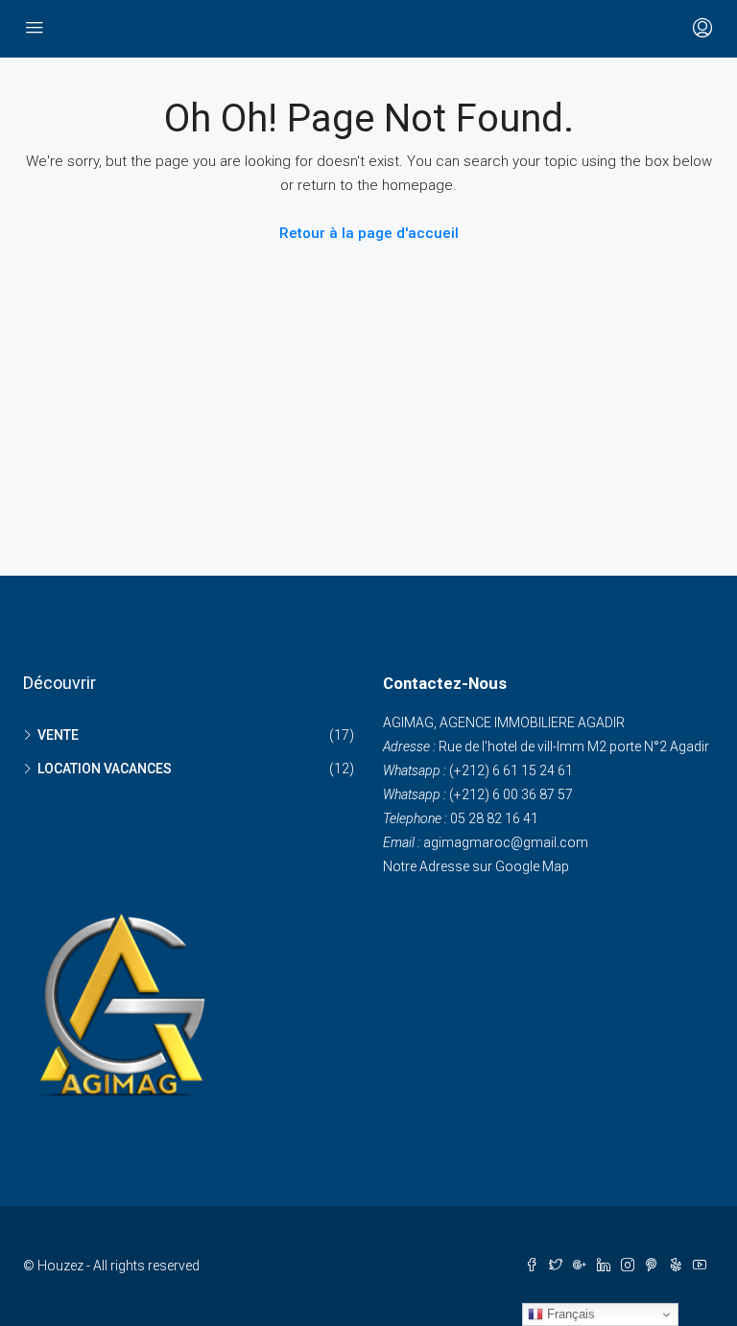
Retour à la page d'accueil (369, 233)
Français (569, 1314)
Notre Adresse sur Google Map (476, 866)
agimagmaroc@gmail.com (505, 842)
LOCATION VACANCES (104, 768)
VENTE (58, 735)
